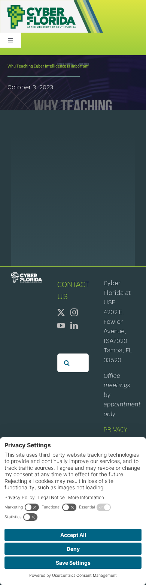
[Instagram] (74, 312)
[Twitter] (61, 312)
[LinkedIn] (74, 325)
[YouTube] (61, 325)
